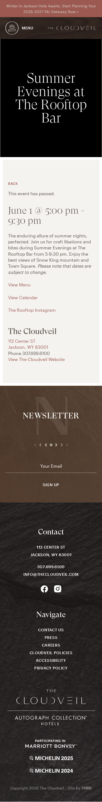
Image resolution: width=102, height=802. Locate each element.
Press (51, 637)
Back (13, 183)
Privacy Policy (51, 668)
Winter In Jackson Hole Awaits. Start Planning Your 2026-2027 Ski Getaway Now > (51, 9)
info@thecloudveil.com (51, 574)
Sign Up (51, 485)
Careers (51, 645)
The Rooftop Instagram (32, 310)
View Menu (19, 284)
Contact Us (51, 629)
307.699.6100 (51, 566)
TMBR (86, 788)
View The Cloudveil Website (36, 359)
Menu (27, 28)
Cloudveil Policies (51, 652)
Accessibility (51, 660)
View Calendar (23, 297)
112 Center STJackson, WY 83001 (51, 551)
